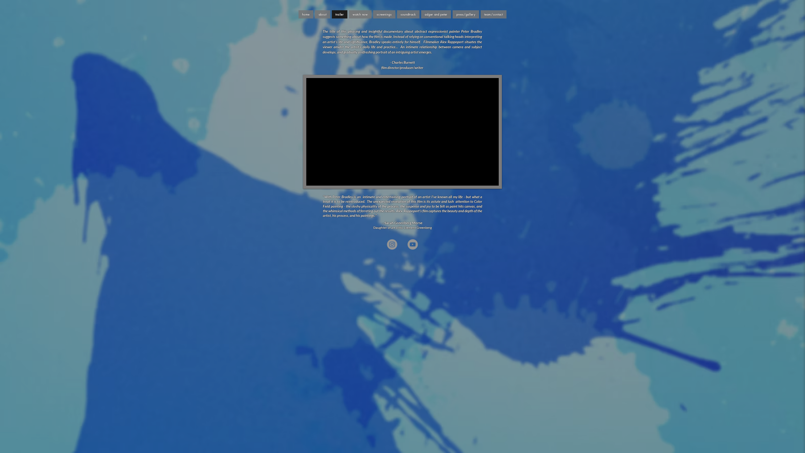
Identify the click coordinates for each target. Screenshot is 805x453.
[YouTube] (413, 244)
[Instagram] (392, 244)
